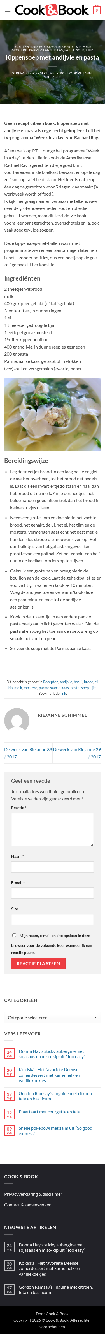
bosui (52, 46)
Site (14, 908)
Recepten (21, 46)
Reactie (19, 807)
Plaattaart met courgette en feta (49, 1111)
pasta (69, 50)
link (63, 693)
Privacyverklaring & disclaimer (33, 1194)
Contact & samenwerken (28, 1204)
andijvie (38, 46)
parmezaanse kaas (46, 50)
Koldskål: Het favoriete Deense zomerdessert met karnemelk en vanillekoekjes (49, 1075)
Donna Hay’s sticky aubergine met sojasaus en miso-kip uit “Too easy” (52, 1053)
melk (87, 46)
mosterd (20, 50)
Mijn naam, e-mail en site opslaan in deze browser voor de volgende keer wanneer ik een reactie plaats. (51, 944)
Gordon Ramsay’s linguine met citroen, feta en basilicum (56, 1096)
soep (80, 50)
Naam (17, 856)
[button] (7, 10)
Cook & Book (57, 1313)
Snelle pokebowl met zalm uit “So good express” (55, 1130)
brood (64, 46)
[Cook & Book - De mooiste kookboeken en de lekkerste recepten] (52, 10)
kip (78, 46)
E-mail (18, 882)
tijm (89, 50)
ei (73, 46)
